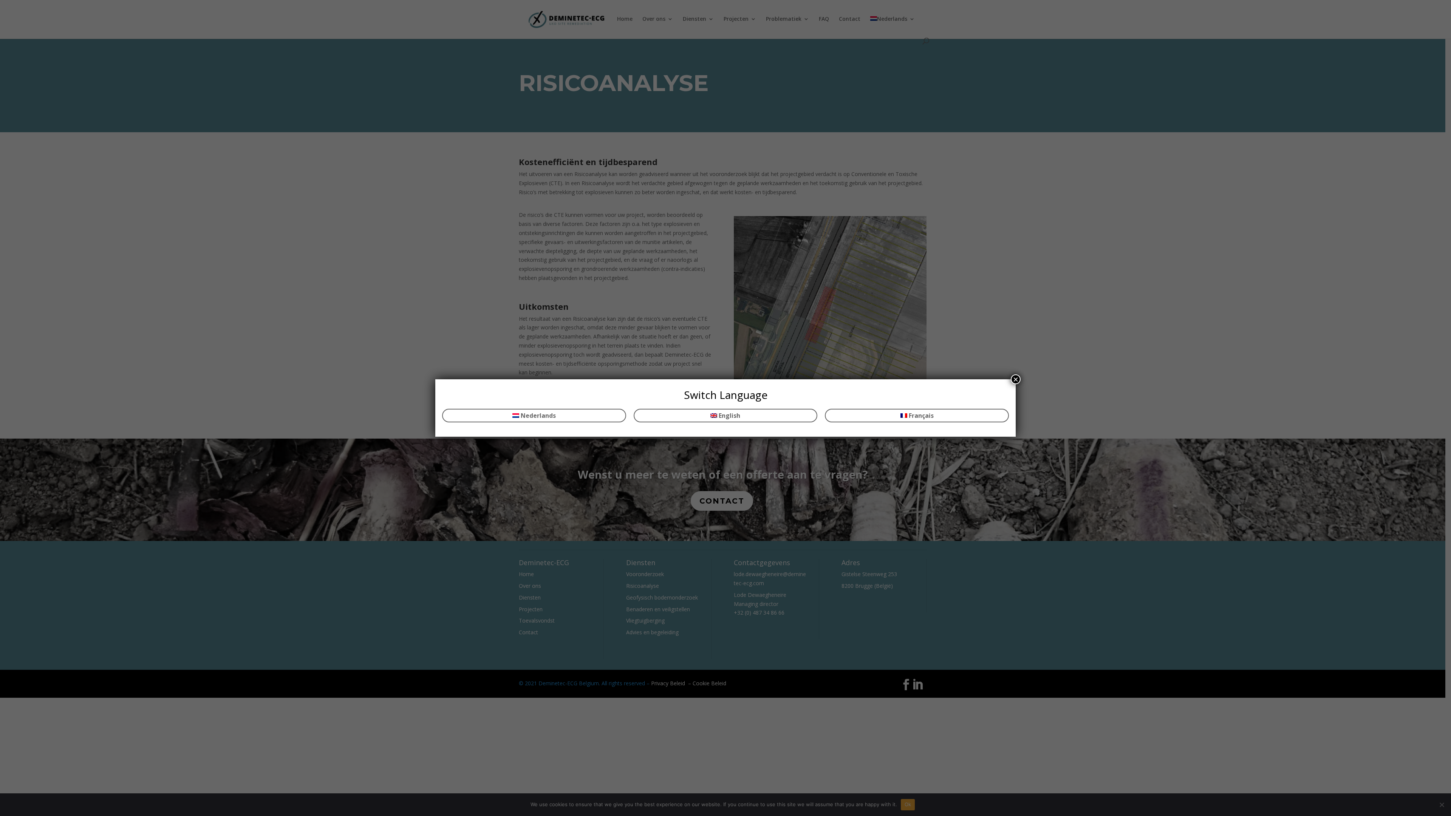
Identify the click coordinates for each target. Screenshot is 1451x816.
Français (920, 415)
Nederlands (537, 415)
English (728, 415)
